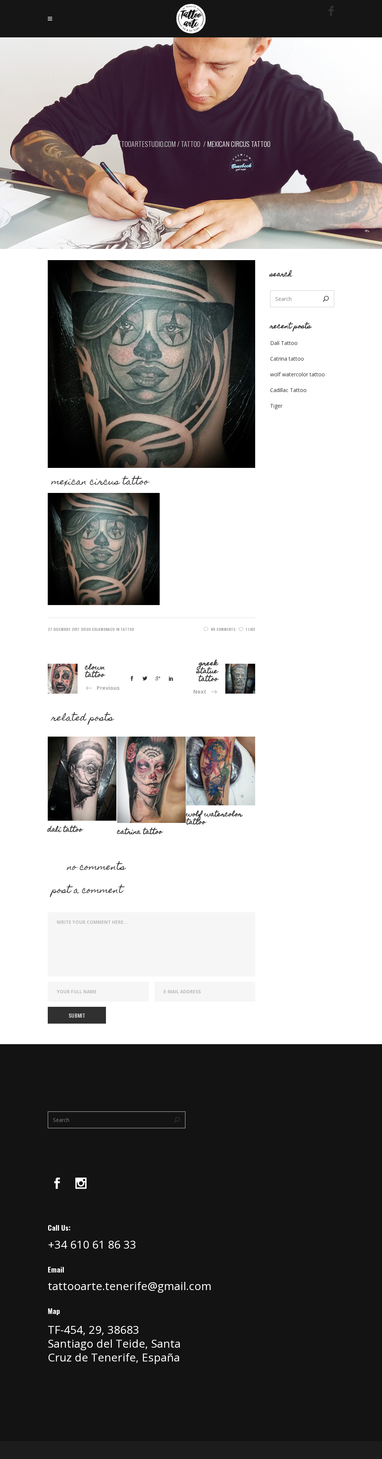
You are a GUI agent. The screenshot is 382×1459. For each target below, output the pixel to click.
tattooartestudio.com (144, 144)
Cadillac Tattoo (288, 390)
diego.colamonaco (98, 629)
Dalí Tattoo (284, 342)
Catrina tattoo (287, 358)
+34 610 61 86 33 (92, 1244)
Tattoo (190, 144)
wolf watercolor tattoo (297, 374)
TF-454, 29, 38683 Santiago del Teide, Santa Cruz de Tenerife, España (114, 1343)
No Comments (223, 629)
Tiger (276, 405)
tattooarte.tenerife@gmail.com (130, 1285)
